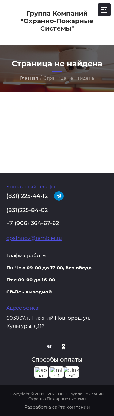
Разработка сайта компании (57, 407)
